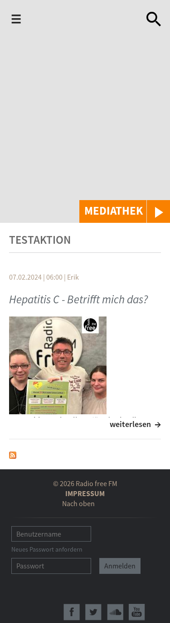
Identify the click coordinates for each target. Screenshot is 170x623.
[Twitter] (93, 612)
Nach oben (78, 503)
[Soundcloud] (115, 612)
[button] (124, 211)
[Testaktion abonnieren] (12, 454)
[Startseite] (82, 20)
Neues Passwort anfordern (47, 549)
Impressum (85, 493)
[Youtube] (137, 612)
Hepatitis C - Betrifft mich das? (78, 299)
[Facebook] (71, 612)
